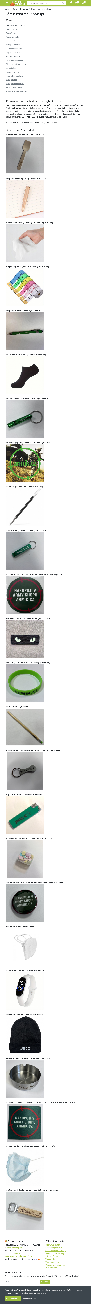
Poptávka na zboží (13, 53)
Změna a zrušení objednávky (17, 91)
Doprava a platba (12, 37)
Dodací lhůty (11, 33)
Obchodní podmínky (14, 49)
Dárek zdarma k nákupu (15, 25)
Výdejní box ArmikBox (14, 76)
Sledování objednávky (14, 60)
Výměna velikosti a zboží (56, 1265)
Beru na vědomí (12, 1299)
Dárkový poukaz (12, 29)
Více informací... (52, 1268)
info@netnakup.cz (14, 1248)
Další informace (29, 1298)
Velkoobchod (11, 68)
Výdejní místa (11, 80)
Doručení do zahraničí (14, 41)
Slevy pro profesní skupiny (16, 64)
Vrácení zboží (51, 1259)
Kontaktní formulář (12, 1253)
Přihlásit (44, 1282)
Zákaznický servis (20, 9)
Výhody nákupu (52, 1262)
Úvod (7, 9)
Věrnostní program (13, 72)
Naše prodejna (11, 1256)
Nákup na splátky (13, 45)
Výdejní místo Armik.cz (15, 84)
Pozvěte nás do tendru (14, 56)
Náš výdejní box (25, 1256)
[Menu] (7, 3)
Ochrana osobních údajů (56, 1251)
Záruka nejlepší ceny (14, 87)
